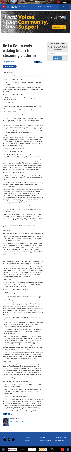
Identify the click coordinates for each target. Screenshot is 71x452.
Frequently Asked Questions (61, 437)
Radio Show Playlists (59, 440)
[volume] (8, 6)
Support (27, 440)
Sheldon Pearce (10, 61)
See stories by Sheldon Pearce (19, 421)
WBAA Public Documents (45, 440)
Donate (65, 2)
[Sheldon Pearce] (6, 422)
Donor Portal (42, 437)
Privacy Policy (9, 443)
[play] (4, 7)
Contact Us (27, 437)
